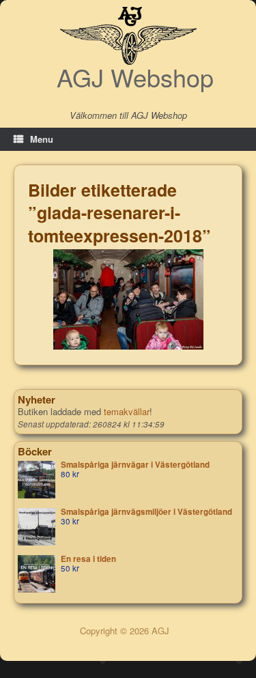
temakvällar (127, 411)
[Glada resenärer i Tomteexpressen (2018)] (128, 299)
